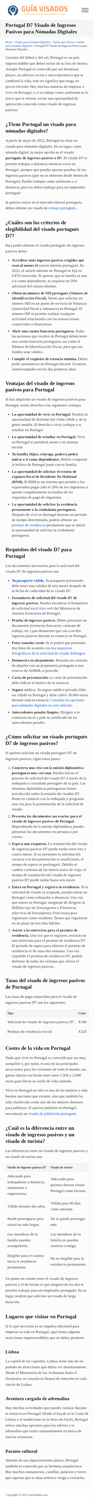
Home (8, 42)
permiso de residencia (29, 525)
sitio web (46, 608)
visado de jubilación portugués (52, 1114)
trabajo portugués (62, 208)
